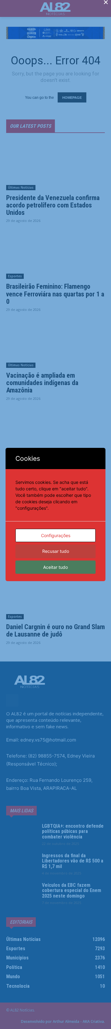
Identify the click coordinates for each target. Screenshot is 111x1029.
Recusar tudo (55, 551)
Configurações (55, 535)
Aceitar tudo (55, 567)
